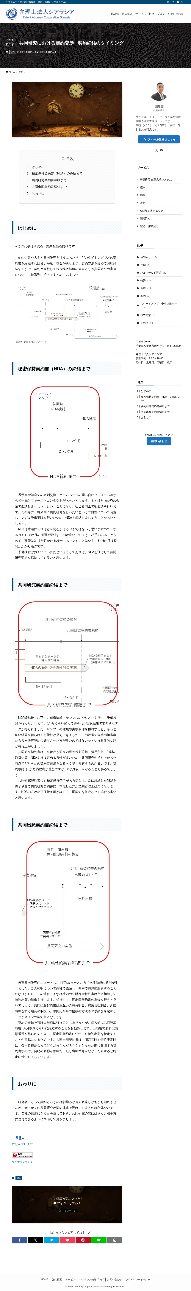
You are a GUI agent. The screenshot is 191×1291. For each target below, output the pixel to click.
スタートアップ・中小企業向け (158, 305)
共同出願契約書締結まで (49, 186)
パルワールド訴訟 (153, 272)
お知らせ (148, 257)
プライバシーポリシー (138, 1279)
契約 (12, 51)
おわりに (38, 193)
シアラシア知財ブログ (91, 1279)
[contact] (177, 2)
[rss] (172, 2)
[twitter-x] (168, 2)
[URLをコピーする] (114, 1240)
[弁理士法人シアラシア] (40, 13)
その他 (146, 323)
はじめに (38, 166)
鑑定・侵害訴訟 (149, 226)
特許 (142, 187)
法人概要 (57, 1279)
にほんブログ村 (22, 1144)
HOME (44, 1279)
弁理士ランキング (22, 1162)
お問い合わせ (114, 1279)
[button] (19, 1240)
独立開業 (147, 315)
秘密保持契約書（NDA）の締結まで (57, 173)
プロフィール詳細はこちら (159, 139)
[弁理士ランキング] (22, 1157)
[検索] (182, 2)
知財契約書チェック (151, 210)
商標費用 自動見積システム (156, 179)
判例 (145, 265)
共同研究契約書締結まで (49, 179)
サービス (70, 1279)
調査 (142, 203)
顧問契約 (145, 218)
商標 (142, 195)
